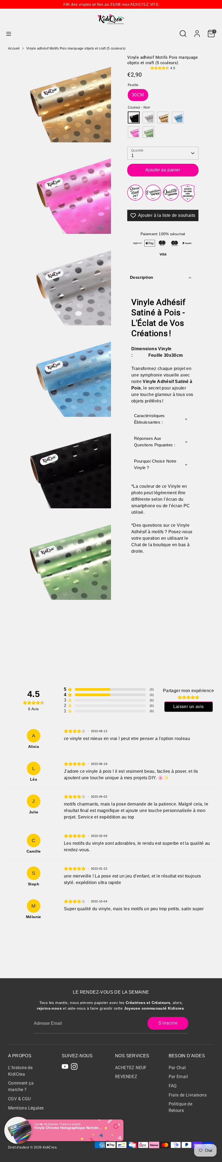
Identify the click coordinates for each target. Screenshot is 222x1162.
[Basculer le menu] (8, 33)
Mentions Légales (26, 1108)
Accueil (14, 48)
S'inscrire (167, 1023)
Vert (148, 132)
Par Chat (177, 1067)
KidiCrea (50, 1147)
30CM (138, 95)
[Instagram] (74, 1066)
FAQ (173, 1085)
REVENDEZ (126, 1076)
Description (141, 277)
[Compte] (197, 31)
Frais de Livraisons (188, 1095)
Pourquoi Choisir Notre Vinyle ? (155, 464)
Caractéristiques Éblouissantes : (149, 418)
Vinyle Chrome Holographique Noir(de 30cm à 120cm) (68, 1127)
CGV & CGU (19, 1098)
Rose (134, 132)
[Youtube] (65, 1066)
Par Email (178, 1076)
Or (163, 117)
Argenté (148, 117)
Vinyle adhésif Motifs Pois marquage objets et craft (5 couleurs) (76, 48)
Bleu (178, 117)
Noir (134, 117)
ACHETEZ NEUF (131, 1067)
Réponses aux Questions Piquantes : (154, 441)
